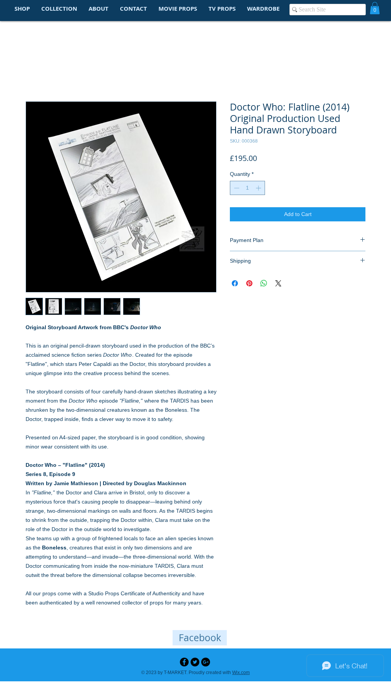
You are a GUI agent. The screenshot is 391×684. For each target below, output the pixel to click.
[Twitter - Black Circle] (195, 662)
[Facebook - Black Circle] (184, 662)
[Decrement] (236, 189)
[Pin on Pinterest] (249, 284)
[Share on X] (278, 284)
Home (34, 74)
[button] (375, 8)
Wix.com (241, 673)
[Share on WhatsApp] (263, 284)
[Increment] (259, 189)
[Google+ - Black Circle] (205, 662)
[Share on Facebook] (234, 284)
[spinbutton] (247, 189)
